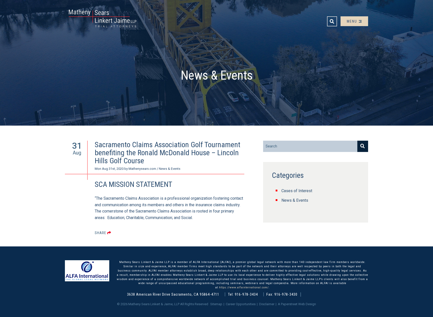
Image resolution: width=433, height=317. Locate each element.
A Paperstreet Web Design (297, 304)
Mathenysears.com (142, 169)
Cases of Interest (296, 190)
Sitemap (216, 304)
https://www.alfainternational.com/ (244, 287)
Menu (352, 21)
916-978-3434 (246, 294)
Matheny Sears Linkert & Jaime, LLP (153, 304)
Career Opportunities (241, 304)
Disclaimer (266, 304)
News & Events (294, 200)
